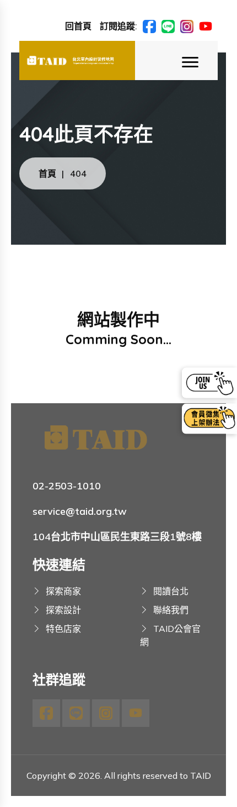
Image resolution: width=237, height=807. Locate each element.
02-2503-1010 (67, 485)
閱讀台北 (170, 591)
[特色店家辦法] (209, 419)
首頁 (47, 173)
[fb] (149, 25)
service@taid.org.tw (80, 511)
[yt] (205, 25)
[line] (168, 25)
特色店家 (63, 628)
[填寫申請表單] (209, 382)
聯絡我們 (170, 609)
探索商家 (63, 591)
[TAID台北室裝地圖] (77, 60)
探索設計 (63, 609)
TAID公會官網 (170, 635)
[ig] (186, 25)
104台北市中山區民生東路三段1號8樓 (117, 536)
